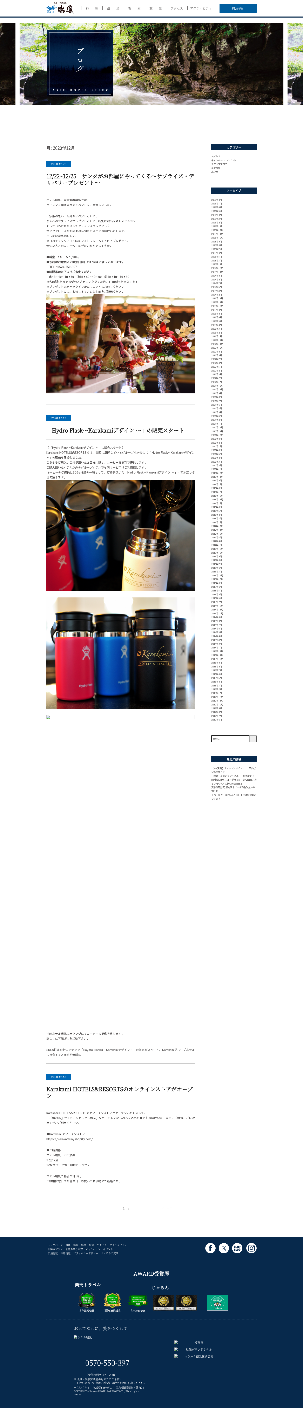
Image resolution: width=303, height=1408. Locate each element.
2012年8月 (216, 711)
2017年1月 (216, 545)
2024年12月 (217, 267)
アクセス (177, 8)
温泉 (75, 1245)
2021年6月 (216, 404)
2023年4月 (216, 324)
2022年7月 (216, 359)
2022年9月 (216, 351)
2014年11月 (217, 609)
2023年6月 (216, 317)
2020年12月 (217, 427)
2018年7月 (216, 503)
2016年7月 (216, 564)
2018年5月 (216, 510)
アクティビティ (201, 8)
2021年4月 (216, 412)
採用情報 (65, 1253)
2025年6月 (216, 252)
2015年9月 (216, 583)
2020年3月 (216, 461)
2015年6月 (216, 586)
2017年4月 (216, 541)
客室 (83, 1245)
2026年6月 (216, 207)
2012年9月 (216, 708)
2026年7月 (216, 203)
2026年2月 (216, 222)
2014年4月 (216, 636)
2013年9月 (216, 662)
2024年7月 (216, 283)
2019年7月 (216, 484)
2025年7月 (216, 249)
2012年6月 (216, 719)
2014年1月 (216, 647)
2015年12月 (217, 575)
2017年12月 (217, 526)
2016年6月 (216, 567)
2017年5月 (216, 537)
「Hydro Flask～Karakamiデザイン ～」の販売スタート (115, 430)
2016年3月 (216, 571)
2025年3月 (216, 260)
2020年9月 (216, 438)
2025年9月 (216, 241)
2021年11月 (217, 389)
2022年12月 (217, 340)
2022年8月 (216, 355)
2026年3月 (216, 218)
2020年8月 (216, 442)
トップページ (55, 1245)
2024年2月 (216, 294)
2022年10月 (217, 347)
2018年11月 (217, 499)
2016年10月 (217, 552)
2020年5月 (216, 454)
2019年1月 (216, 492)
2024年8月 (216, 279)
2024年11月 (217, 271)
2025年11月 (217, 233)
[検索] (253, 738)
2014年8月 (216, 620)
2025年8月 (216, 245)
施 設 (155, 8)
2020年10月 (217, 435)
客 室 (134, 8)
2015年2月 (216, 601)
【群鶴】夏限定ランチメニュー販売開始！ (232, 776)
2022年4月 (216, 370)
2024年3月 (216, 290)
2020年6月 (216, 450)
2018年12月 (217, 495)
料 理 (92, 8)
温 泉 (113, 8)
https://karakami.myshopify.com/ (69, 1139)
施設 (91, 1245)
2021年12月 (217, 385)
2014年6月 (216, 628)
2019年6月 (216, 488)
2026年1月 (216, 226)
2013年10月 (217, 658)
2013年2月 (216, 689)
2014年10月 (217, 613)
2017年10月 (217, 533)
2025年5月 (216, 256)
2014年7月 (216, 624)
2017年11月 (217, 529)
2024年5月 (216, 286)
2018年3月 (216, 518)
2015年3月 (216, 598)
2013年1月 (216, 693)
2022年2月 (216, 378)
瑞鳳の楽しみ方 (74, 1249)
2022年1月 (216, 381)
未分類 (214, 171)
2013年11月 (217, 655)
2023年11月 (217, 302)
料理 (68, 1245)
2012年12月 (217, 696)
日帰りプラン (55, 1249)
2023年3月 (216, 328)
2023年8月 (216, 313)
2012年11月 (217, 700)
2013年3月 (216, 685)
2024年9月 (216, 275)
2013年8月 (216, 666)
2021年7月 (216, 400)
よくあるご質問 (109, 1253)
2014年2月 (216, 643)
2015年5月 (216, 590)
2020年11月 (217, 431)
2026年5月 (216, 211)
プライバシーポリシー (85, 1253)
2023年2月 (216, 332)
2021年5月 (216, 408)
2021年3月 (216, 416)
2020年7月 (216, 446)
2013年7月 (216, 670)
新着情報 (215, 168)
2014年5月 (216, 632)
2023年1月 (216, 336)
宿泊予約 (238, 8)
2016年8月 (216, 560)
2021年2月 (216, 419)
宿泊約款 (53, 1253)
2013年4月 (216, 681)
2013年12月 (217, 651)
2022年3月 (216, 374)
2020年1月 (216, 469)
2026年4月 (216, 214)
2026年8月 (216, 199)
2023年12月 (217, 298)
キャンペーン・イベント (223, 160)
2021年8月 (216, 397)
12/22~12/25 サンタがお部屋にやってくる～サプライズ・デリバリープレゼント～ (120, 179)
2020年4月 (216, 457)
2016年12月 (217, 548)
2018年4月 (216, 514)
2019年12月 (217, 473)
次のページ (166, 1208)
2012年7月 (216, 715)
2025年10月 (217, 237)
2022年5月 (216, 366)
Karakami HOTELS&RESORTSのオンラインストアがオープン (119, 1092)
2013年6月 (216, 674)
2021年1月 (216, 423)
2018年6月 (216, 507)
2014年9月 (216, 617)
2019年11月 (217, 476)
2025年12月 (217, 230)
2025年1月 (216, 264)
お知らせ (215, 156)
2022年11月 (217, 343)
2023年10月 (217, 305)
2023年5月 (216, 321)
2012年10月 (217, 704)
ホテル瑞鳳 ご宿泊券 (60, 1155)
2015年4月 (216, 594)
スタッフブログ (219, 164)
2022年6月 (216, 362)
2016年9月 (216, 556)
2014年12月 (217, 605)
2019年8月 (216, 480)
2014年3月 (216, 639)
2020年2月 (216, 465)
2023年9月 (216, 309)
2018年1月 (216, 522)
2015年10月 (217, 579)
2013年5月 (216, 677)
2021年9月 (216, 393)
